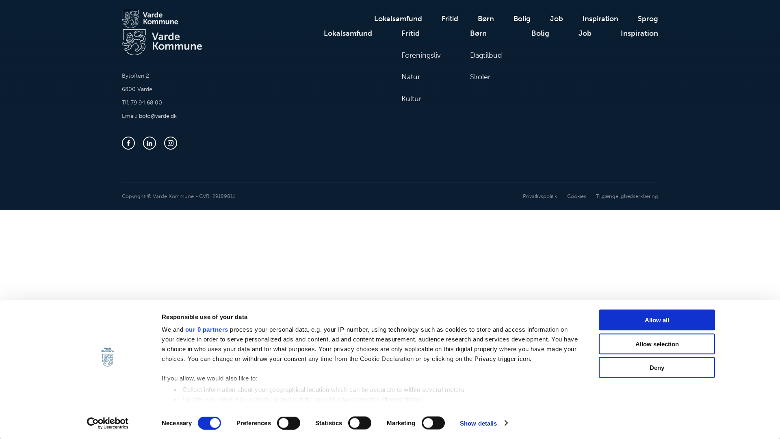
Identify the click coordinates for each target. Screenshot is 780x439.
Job (556, 18)
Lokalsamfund (398, 18)
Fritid (450, 18)
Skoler (480, 76)
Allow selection (657, 343)
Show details (478, 422)
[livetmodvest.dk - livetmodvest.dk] (150, 19)
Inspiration (600, 18)
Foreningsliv (421, 55)
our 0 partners (206, 329)
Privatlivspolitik (540, 196)
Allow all (657, 320)
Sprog (648, 18)
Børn (486, 18)
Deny (657, 367)
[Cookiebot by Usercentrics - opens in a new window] (107, 423)
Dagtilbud (486, 55)
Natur (410, 76)
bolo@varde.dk (158, 116)
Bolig (522, 18)
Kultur (411, 98)
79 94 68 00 (146, 102)
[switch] (288, 422)
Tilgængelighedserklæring (627, 196)
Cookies (576, 196)
